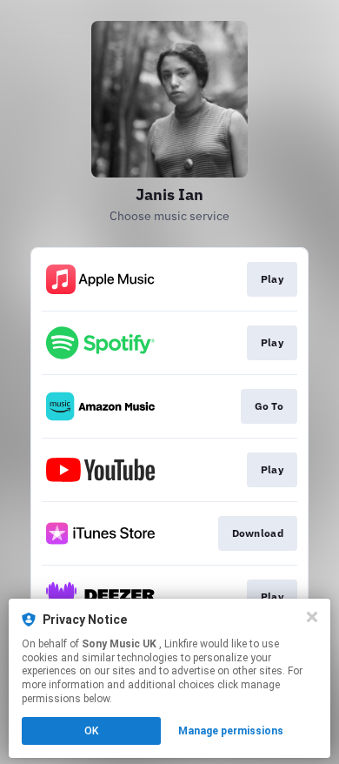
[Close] (312, 617)
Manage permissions (230, 731)
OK (91, 731)
